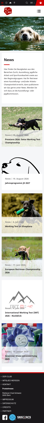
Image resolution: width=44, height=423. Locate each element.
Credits (6, 407)
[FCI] (12, 417)
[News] (2, 3)
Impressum (8, 399)
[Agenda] (6, 3)
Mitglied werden (11, 380)
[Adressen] (15, 3)
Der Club (7, 376)
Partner (6, 411)
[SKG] (24, 417)
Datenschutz (9, 403)
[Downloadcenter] (10, 3)
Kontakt (6, 384)
